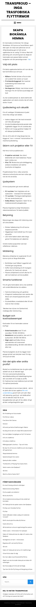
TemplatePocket (20, 602)
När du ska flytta (8, 495)
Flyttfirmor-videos (8, 417)
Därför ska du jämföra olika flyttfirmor (14, 520)
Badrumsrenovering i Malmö (11, 489)
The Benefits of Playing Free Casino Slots (15, 464)
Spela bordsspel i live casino (11, 457)
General (5, 424)
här (29, 59)
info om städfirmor (8, 437)
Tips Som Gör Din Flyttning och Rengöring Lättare (17, 569)
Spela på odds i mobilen (10, 460)
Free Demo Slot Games (10, 420)
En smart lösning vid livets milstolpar (14, 485)
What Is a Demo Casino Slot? (11, 474)
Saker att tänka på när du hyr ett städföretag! (17, 550)
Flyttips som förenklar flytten (12, 508)
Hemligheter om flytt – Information (13, 540)
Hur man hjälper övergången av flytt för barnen (17, 434)
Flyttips (5, 511)
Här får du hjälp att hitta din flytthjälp (14, 566)
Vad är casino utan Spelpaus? (11, 467)
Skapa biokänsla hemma (10, 453)
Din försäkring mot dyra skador (12, 413)
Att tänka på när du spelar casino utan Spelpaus (17, 504)
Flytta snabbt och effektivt (11, 492)
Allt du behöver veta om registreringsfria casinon (17, 527)
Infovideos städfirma (9, 441)
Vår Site (5, 471)
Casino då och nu (8, 524)
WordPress (18, 604)
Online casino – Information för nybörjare (15, 531)
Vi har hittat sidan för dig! (10, 553)
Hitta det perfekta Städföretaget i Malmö (15, 427)
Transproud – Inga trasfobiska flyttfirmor (18, 10)
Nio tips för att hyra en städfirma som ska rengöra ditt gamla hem (18, 449)
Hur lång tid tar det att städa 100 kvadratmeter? (17, 431)
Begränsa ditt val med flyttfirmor (13, 543)
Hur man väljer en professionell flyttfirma (15, 557)
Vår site (5, 546)
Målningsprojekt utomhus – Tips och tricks (15, 444)
